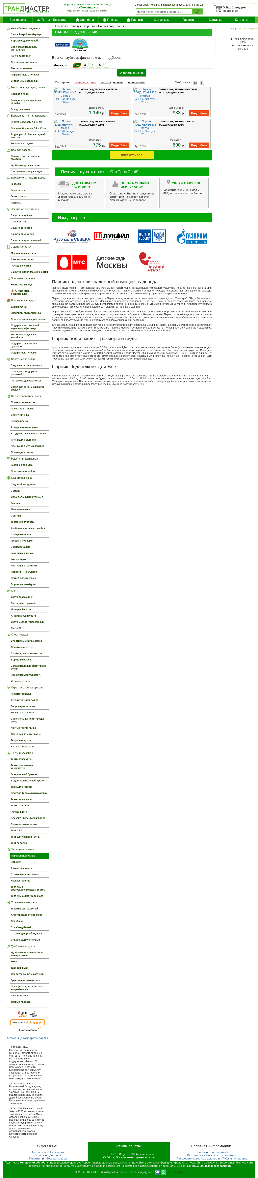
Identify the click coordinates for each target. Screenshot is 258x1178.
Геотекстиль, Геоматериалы (27, 177)
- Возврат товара (56, 1158)
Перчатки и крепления (24, 571)
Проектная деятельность (26, 675)
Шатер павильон (21, 534)
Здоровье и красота (22, 278)
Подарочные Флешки (23, 352)
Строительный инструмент (27, 497)
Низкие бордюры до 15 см (26, 122)
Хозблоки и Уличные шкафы (28, 528)
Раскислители (19, 995)
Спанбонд (87, 19)
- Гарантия (34, 1158)
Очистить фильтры (132, 72)
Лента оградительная (24, 62)
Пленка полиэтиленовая (25, 396)
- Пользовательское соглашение (196, 1158)
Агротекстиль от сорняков (26, 914)
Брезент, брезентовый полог (28, 818)
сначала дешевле (111, 82)
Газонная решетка (22, 465)
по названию (136, 82)
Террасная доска (21, 740)
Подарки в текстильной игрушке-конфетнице (25, 327)
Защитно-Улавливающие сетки (29, 272)
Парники (137, 19)
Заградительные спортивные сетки (28, 667)
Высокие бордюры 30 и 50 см (28, 128)
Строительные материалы (26, 687)
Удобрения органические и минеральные (27, 954)
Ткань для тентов (21, 786)
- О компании (55, 1152)
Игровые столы (20, 681)
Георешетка (18, 190)
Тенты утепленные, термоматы (22, 767)
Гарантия (189, 19)
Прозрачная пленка (22, 408)
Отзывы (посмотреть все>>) (27, 1038)
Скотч (14, 590)
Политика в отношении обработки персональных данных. (43, 1162)
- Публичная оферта (234, 1158)
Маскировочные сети (23, 253)
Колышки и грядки (22, 143)
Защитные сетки (20, 246)
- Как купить (193, 1155)
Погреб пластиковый (23, 578)
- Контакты (37, 1152)
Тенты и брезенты (21, 752)
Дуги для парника (21, 868)
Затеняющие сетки (22, 259)
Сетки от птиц (19, 221)
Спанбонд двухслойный (25, 939)
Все (77, 65)
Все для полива (20, 109)
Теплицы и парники (22, 849)
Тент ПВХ (16, 830)
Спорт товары (19, 634)
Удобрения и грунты (22, 946)
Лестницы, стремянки (24, 565)
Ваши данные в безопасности (212, 1165)
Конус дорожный (21, 56)
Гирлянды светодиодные (26, 313)
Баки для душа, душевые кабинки (26, 101)
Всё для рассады (21, 149)
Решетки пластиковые (24, 458)
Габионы (16, 202)
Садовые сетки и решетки (26, 365)
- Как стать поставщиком (220, 1155)
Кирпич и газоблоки (22, 712)
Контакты (241, 19)
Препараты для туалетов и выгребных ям (27, 988)
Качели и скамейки (22, 553)
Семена (15, 490)
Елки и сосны (19, 306)
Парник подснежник (23, 855)
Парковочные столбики (25, 74)
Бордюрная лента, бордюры (28, 115)
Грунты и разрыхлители (25, 980)
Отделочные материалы (26, 734)
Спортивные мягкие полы (26, 641)
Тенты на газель (20, 805)
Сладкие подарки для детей (28, 319)
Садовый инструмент (24, 484)
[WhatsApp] (163, 1171)
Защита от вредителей (24, 209)
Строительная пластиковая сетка (27, 720)
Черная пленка (20, 421)
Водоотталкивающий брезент (28, 780)
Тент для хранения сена (25, 836)
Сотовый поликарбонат (25, 874)
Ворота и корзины (21, 659)
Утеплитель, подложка (24, 700)
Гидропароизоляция (23, 706)
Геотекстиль (18, 196)
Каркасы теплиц (20, 880)
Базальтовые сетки (22, 746)
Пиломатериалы (21, 693)
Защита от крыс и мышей (26, 240)
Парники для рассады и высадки (25, 157)
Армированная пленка (24, 427)
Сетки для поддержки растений (24, 373)
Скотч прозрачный (22, 597)
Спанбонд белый (21, 927)
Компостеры (18, 559)
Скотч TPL (17, 628)
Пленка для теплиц (22, 452)
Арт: (140, 146)
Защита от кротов (21, 227)
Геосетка (16, 184)
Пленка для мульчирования (27, 446)
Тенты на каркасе (21, 799)
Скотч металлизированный (27, 622)
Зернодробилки (20, 547)
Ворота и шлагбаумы (23, 584)
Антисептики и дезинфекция (21, 292)
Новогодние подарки (23, 300)
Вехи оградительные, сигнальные (24, 48)
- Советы (199, 1152)
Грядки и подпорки (22, 540)
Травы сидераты (21, 1001)
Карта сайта (175, 1171)
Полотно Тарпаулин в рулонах (29, 793)
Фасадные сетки (21, 265)
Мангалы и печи (20, 509)
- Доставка (54, 1155)
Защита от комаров (22, 234)
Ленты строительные (23, 727)
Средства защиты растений (27, 974)
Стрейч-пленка (20, 414)
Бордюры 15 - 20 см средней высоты (28, 136)
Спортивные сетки (22, 647)
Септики (16, 515)
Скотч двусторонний (23, 603)
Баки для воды (20, 94)
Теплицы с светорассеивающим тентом (28, 888)
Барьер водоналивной (24, 40)
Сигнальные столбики (24, 81)
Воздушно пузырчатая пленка (29, 433)
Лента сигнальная (21, 68)
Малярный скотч (21, 609)
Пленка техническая (23, 402)
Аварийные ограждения (25, 28)
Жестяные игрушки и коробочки (23, 336)
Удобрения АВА (20, 967)
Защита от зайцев (21, 215)
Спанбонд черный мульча (26, 933)
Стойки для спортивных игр (27, 653)
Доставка (215, 19)
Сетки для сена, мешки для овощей (27, 388)
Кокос (14, 961)
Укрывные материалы (23, 902)
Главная (60, 26)
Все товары (18, 19)
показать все (132, 155)
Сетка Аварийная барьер (26, 34)
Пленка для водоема (23, 439)
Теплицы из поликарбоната (27, 896)
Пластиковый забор (23, 471)
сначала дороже (85, 82)
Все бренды (62, 44)
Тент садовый (19, 843)
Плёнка (112, 19)
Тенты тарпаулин (21, 759)
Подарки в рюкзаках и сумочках (24, 345)
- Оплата (38, 1155)
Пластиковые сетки (22, 359)
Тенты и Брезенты (54, 19)
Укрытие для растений (24, 908)
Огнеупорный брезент (24, 774)
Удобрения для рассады (25, 165)
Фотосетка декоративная (26, 380)
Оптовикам (161, 19)
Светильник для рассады (26, 171)
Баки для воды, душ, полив (27, 87)
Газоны (15, 503)
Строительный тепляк (24, 824)
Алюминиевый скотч (23, 615)
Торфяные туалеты (22, 522)
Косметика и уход (21, 284)
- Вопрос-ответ (218, 1152)
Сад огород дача (21, 477)
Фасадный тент (20, 811)
